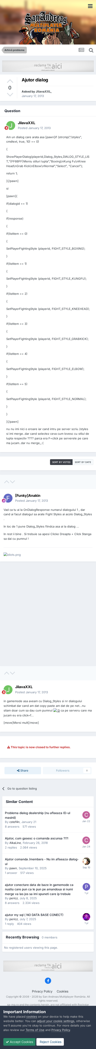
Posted (34, 128)
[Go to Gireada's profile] (86, 917)
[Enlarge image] (56, 710)
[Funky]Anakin (27, 495)
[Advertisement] (48, 614)
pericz (13, 898)
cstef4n (14, 822)
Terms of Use (35, 1030)
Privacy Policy (42, 991)
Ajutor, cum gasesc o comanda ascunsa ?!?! (36, 838)
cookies (31, 1016)
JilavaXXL (43, 91)
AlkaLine (15, 843)
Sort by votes (61, 462)
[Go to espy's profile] (86, 861)
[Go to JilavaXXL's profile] (10, 125)
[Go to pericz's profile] (86, 887)
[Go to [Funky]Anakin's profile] (8, 498)
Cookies (62, 991)
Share (23, 770)
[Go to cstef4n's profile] (86, 815)
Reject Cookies (50, 1042)
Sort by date (83, 462)
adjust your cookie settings (55, 1021)
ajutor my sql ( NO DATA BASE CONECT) (34, 915)
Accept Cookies (21, 1042)
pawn (13, 868)
